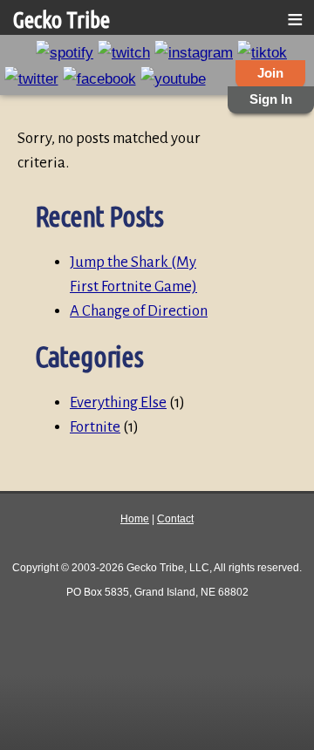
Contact (175, 519)
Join (270, 73)
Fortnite (95, 427)
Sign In (270, 99)
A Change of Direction (139, 311)
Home (134, 519)
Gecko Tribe (61, 19)
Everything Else (118, 402)
